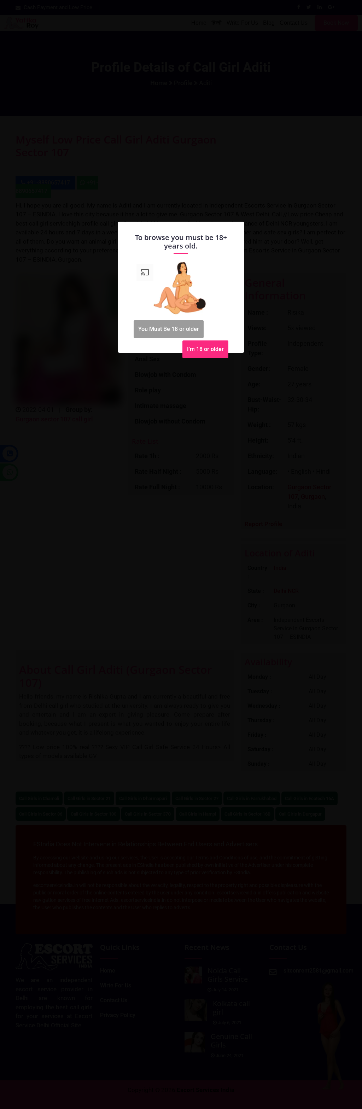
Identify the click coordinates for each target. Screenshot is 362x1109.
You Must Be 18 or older (168, 329)
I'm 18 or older (205, 349)
